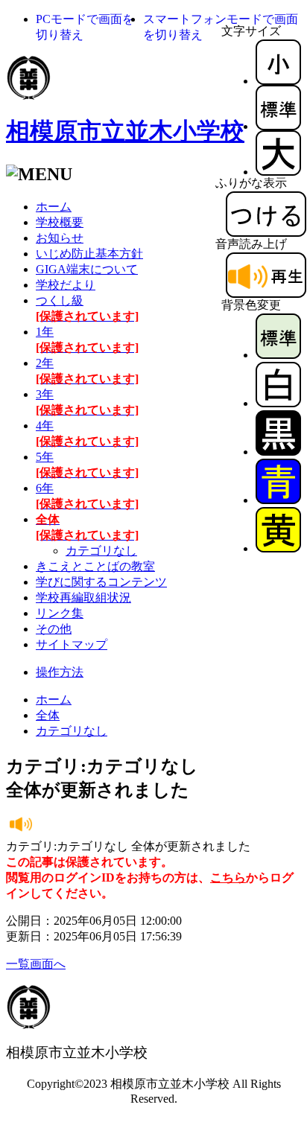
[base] (278, 354)
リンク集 (59, 613)
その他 (54, 628)
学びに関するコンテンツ (101, 582)
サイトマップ (71, 644)
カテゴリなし (101, 550)
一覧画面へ (36, 964)
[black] (278, 451)
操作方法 (59, 672)
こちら (228, 877)
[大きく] (278, 171)
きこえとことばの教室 (95, 566)
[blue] (278, 500)
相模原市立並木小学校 (125, 131)
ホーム (54, 206)
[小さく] (278, 80)
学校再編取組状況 (83, 597)
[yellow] (278, 548)
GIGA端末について (87, 269)
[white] (278, 403)
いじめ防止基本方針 (89, 253)
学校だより (65, 284)
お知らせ (59, 238)
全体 (48, 715)
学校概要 (59, 222)
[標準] (278, 126)
